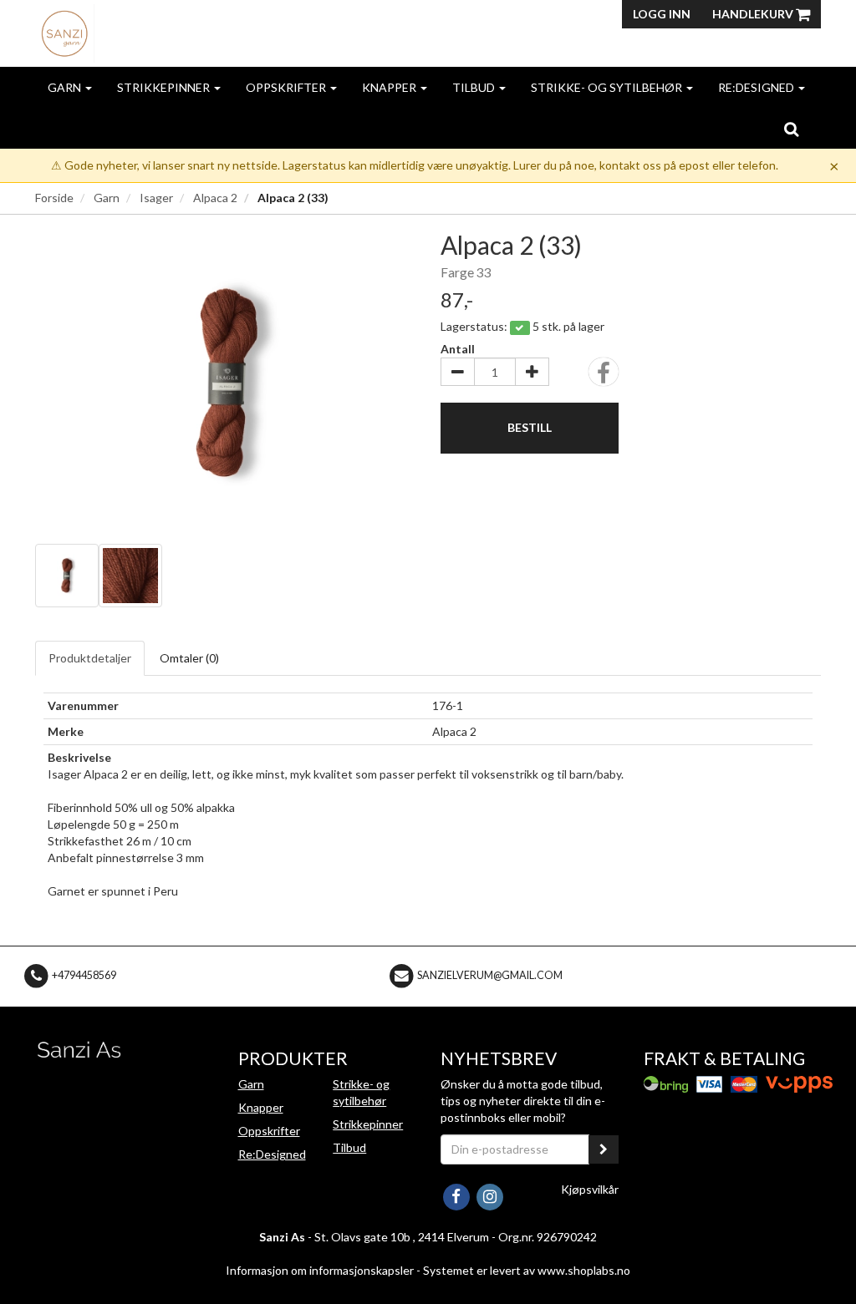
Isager (156, 197)
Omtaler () (189, 658)
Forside (54, 197)
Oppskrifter (287, 87)
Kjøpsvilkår (590, 1189)
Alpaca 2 (215, 197)
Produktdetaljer (89, 658)
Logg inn (661, 14)
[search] (791, 128)
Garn (66, 87)
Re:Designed (757, 87)
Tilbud (474, 87)
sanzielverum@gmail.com (490, 975)
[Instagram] (489, 1195)
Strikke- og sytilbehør (608, 87)
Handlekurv (754, 14)
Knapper (390, 87)
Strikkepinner (164, 87)
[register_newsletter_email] (603, 1149)
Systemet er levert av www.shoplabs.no (526, 1270)
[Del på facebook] (603, 377)
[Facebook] (457, 1195)
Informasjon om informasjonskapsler (320, 1270)
